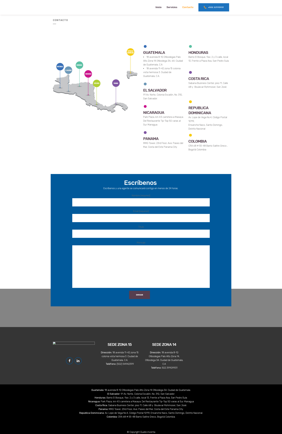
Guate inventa (147, 432)
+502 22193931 (216, 7)
